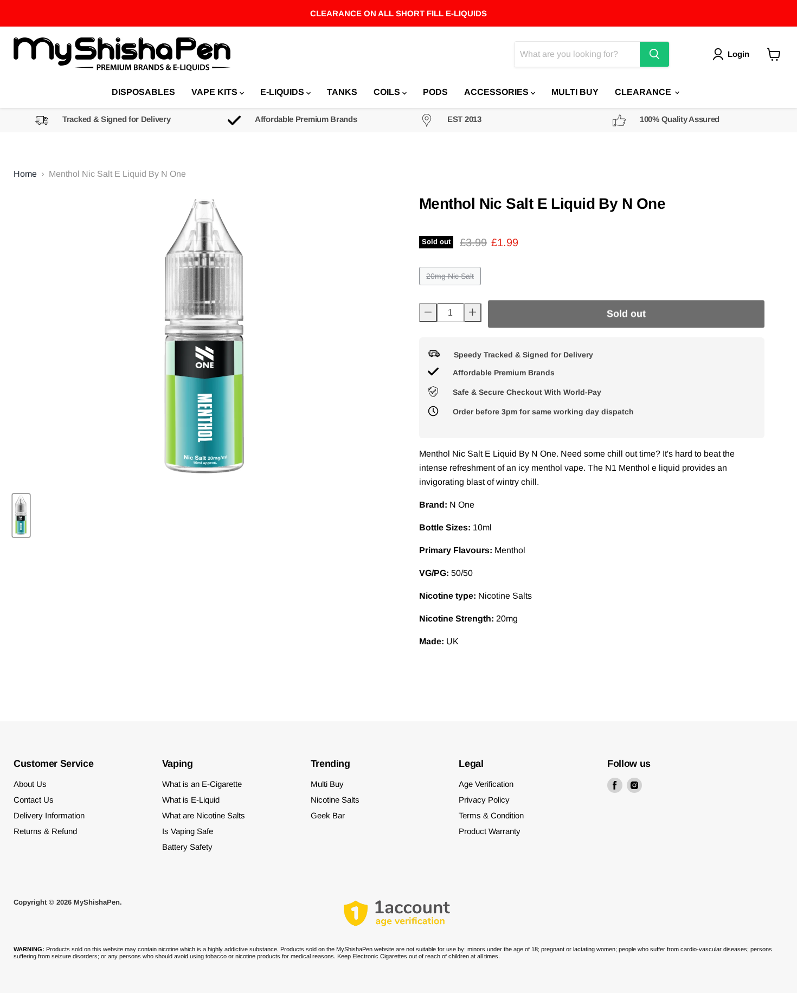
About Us (30, 784)
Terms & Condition (491, 815)
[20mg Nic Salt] (451, 287)
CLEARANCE (644, 92)
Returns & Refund (45, 831)
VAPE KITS (215, 92)
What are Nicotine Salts (203, 815)
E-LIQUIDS (283, 92)
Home (25, 173)
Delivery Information (49, 815)
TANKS (342, 92)
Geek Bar (328, 815)
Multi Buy (327, 784)
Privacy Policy (484, 799)
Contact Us (34, 799)
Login (738, 54)
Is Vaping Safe (187, 831)
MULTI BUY (575, 92)
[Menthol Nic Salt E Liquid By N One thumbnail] (21, 515)
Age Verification (486, 784)
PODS (435, 92)
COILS (388, 92)
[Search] (654, 54)
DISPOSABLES (143, 92)
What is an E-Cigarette (202, 784)
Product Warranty (489, 831)
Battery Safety (187, 846)
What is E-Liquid (191, 799)
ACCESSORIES (497, 92)
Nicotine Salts (335, 799)
